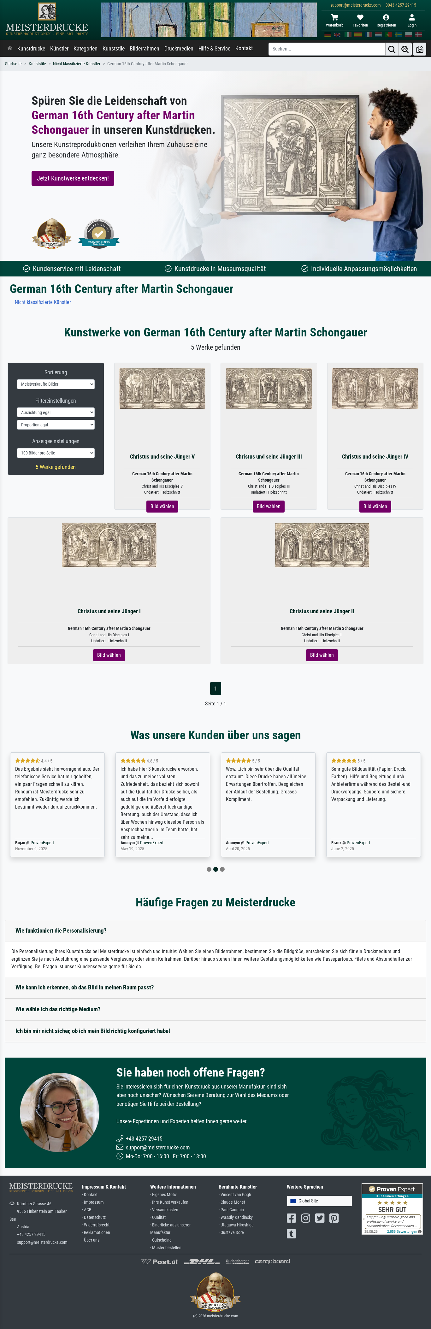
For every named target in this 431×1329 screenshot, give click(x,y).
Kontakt (244, 48)
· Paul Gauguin (231, 1210)
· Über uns (90, 1240)
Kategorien (85, 48)
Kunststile (114, 48)
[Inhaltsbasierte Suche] (405, 49)
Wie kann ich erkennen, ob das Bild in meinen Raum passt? (84, 987)
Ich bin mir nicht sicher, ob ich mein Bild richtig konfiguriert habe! (92, 1031)
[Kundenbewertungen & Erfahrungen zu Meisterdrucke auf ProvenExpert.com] (99, 234)
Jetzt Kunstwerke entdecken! (73, 178)
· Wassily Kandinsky (236, 1217)
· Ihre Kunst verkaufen (169, 1202)
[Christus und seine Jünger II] (322, 545)
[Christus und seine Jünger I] (109, 545)
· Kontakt (89, 1194)
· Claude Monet (232, 1202)
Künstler (59, 48)
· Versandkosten (164, 1210)
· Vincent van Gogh (235, 1194)
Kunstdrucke (31, 48)
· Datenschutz (94, 1217)
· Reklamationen (96, 1232)
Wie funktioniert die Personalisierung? (61, 930)
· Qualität (158, 1217)
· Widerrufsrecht (95, 1225)
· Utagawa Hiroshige (236, 1225)
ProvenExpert (42, 842)
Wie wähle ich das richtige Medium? (58, 1009)
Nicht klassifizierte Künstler (76, 64)
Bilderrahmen (144, 48)
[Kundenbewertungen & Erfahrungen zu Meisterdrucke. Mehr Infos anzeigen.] (392, 1209)
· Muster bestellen (165, 1247)
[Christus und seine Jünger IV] (375, 388)
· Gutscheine (161, 1240)
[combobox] (319, 1201)
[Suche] (392, 49)
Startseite (13, 64)
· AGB (87, 1210)
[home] (10, 49)
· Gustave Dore (231, 1232)
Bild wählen (162, 506)
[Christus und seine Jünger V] (162, 388)
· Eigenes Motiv (163, 1194)
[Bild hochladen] (419, 49)
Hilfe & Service (214, 48)
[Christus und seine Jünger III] (269, 388)
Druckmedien (178, 48)
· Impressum (93, 1202)
